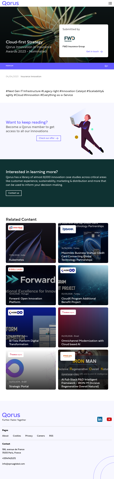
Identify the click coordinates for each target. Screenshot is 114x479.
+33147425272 (9, 458)
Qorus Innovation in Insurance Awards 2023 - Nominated (29, 49)
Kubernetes (16, 260)
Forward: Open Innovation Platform (25, 300)
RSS (51, 436)
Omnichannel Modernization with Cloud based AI (82, 342)
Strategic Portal (19, 386)
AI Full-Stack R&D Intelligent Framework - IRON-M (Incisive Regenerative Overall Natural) (80, 383)
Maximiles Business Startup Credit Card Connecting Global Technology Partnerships (83, 256)
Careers (41, 436)
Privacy (29, 436)
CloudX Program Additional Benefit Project (78, 300)
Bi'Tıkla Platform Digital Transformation (24, 342)
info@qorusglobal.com (13, 464)
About (5, 436)
